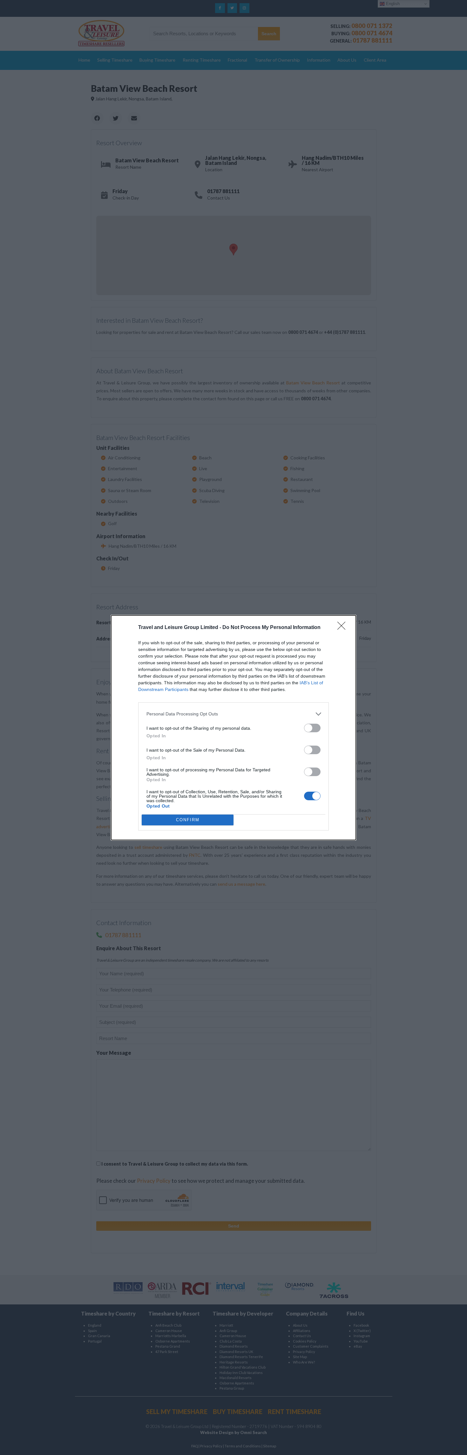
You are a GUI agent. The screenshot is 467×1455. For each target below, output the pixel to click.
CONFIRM (188, 819)
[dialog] (233, 727)
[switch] (312, 728)
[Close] (343, 628)
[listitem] (233, 714)
